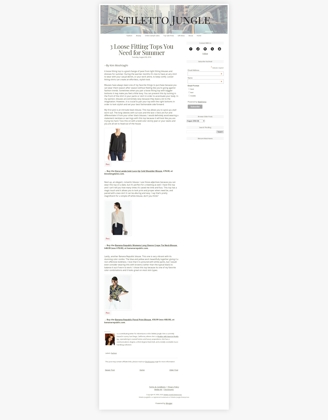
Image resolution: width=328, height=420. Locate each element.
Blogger (169, 403)
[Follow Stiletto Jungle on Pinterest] (190, 50)
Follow (205, 53)
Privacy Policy (173, 387)
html (192, 89)
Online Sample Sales (152, 36)
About (190, 36)
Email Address (205, 70)
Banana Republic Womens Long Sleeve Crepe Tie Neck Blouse (146, 245)
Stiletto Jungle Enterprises (172, 395)
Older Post (173, 370)
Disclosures (149, 362)
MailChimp (202, 102)
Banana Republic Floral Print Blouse (133, 319)
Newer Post (110, 370)
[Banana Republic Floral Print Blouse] (117, 309)
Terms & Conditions (157, 387)
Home (199, 36)
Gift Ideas (181, 36)
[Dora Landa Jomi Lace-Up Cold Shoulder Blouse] (117, 160)
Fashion (129, 36)
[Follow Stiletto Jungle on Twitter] (197, 50)
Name (205, 78)
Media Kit (158, 389)
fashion (114, 353)
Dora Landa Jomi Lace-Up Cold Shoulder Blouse (138, 171)
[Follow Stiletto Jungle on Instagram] (205, 50)
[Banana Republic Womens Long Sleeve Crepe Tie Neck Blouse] (117, 235)
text (191, 92)
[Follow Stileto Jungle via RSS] (212, 50)
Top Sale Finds (168, 36)
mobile (193, 96)
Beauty (138, 36)
